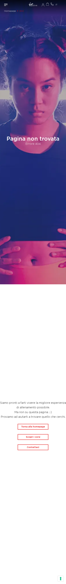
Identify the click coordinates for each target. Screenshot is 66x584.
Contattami (52, 4)
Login (43, 5)
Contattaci (33, 447)
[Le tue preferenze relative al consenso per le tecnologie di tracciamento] (61, 579)
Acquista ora (47, 4)
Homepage (10, 11)
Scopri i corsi (33, 437)
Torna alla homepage (33, 426)
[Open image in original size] (33, 5)
